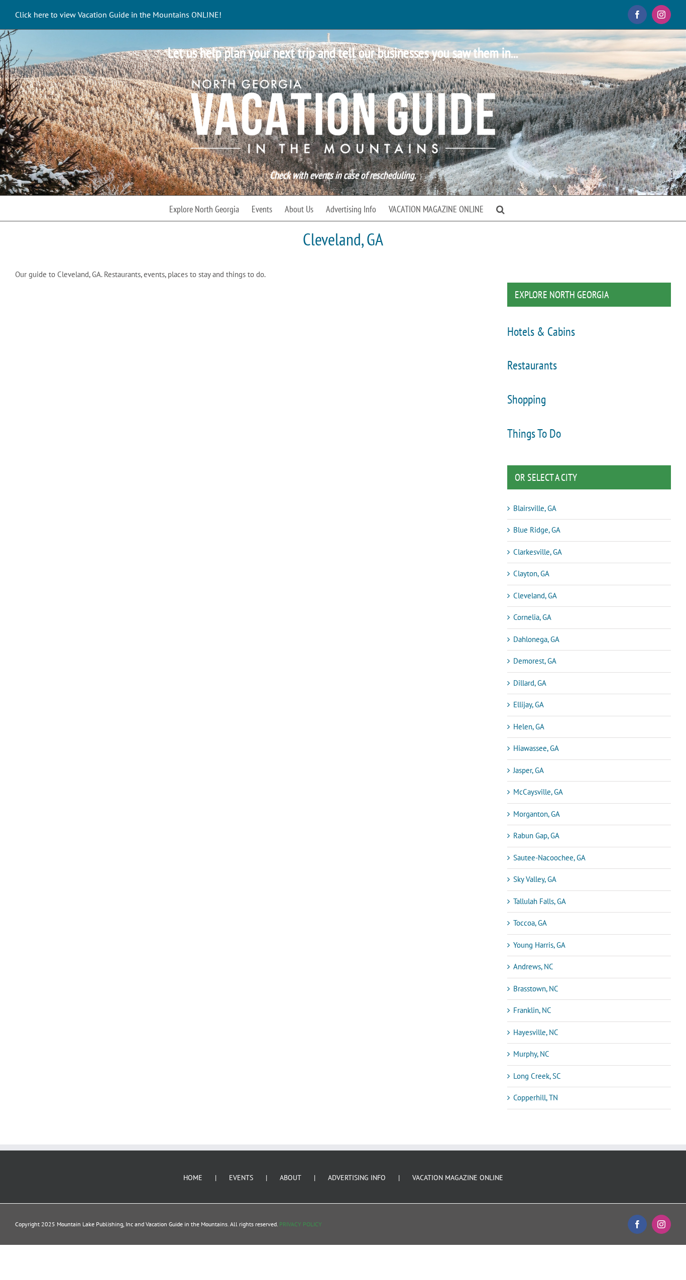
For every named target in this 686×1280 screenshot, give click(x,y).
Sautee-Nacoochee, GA (549, 857)
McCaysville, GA (538, 792)
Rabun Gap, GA (536, 835)
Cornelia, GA (532, 617)
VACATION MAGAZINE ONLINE (457, 1177)
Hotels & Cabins (541, 331)
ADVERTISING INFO (357, 1177)
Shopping (526, 399)
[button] (500, 208)
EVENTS (241, 1177)
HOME (192, 1177)
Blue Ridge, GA (536, 530)
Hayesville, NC (535, 1032)
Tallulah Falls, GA (539, 901)
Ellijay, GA (528, 704)
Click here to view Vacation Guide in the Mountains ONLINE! (118, 15)
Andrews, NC (533, 966)
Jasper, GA (528, 770)
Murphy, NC (531, 1054)
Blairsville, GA (534, 508)
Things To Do (534, 433)
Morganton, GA (536, 814)
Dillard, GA (529, 683)
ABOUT (290, 1177)
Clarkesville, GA (537, 552)
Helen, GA (528, 726)
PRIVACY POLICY (300, 1224)
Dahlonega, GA (536, 639)
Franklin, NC (532, 1010)
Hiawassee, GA (536, 748)
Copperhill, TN (535, 1097)
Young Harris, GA (539, 945)
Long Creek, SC (537, 1076)
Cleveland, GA (535, 595)
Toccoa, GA (530, 923)
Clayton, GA (531, 573)
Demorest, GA (534, 661)
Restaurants (532, 365)
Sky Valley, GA (534, 879)
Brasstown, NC (535, 988)
